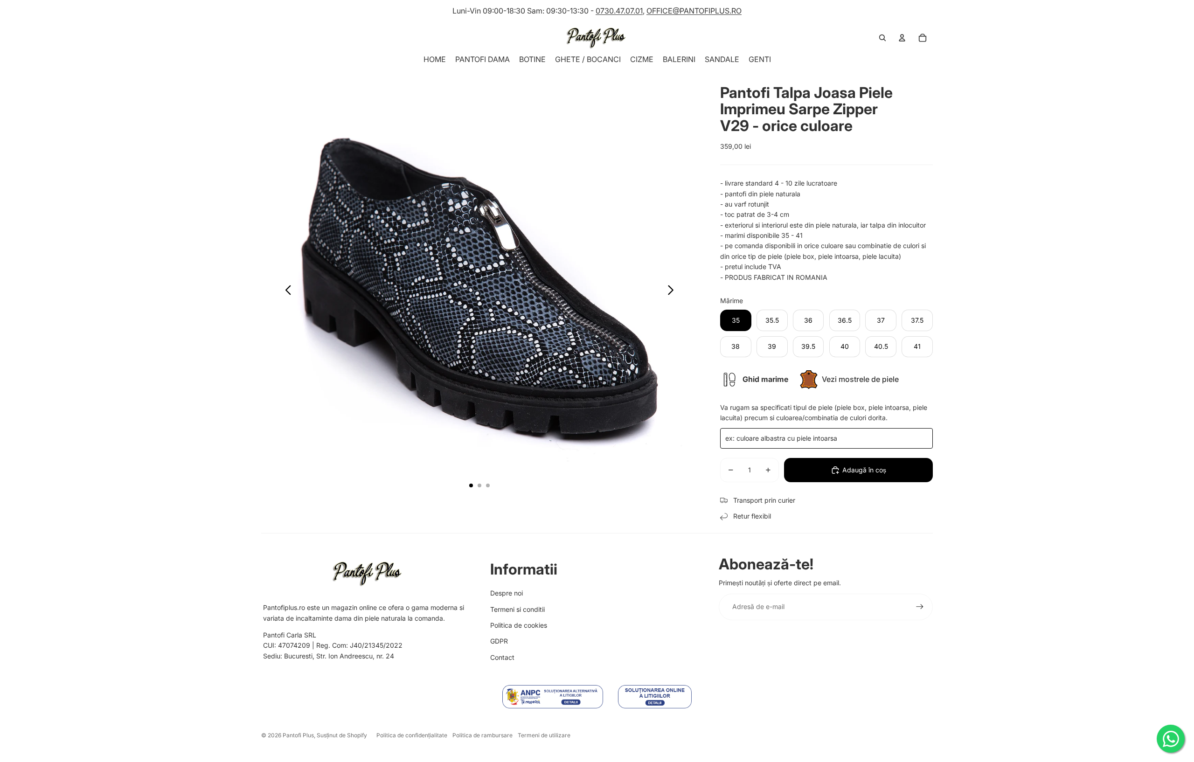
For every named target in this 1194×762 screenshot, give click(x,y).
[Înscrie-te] (920, 607)
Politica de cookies (518, 625)
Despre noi (506, 593)
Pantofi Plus (298, 735)
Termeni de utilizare (544, 735)
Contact (502, 657)
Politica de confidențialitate (411, 735)
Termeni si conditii (517, 609)
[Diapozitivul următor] (673, 291)
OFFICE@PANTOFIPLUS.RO (694, 10)
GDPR (499, 641)
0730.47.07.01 (619, 10)
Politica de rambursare (482, 735)
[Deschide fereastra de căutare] (882, 38)
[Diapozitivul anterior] (285, 291)
